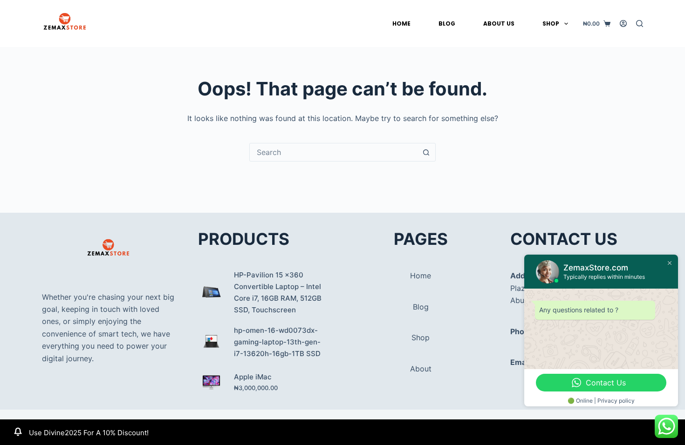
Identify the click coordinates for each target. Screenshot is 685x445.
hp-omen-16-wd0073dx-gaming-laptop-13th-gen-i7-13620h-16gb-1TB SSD (277, 342)
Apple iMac (253, 376)
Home (401, 23)
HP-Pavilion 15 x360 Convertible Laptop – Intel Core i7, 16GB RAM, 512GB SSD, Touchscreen (278, 292)
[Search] (639, 23)
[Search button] (426, 152)
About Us (498, 23)
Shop (550, 23)
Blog (446, 23)
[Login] (623, 23)
